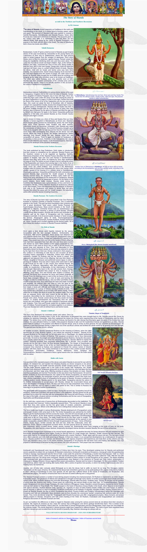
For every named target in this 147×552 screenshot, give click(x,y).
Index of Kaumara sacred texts (90, 518)
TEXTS (96, 15)
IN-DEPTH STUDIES (66, 15)
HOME (25, 15)
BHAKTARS (87, 15)
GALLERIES (54, 15)
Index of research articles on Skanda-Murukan (62, 518)
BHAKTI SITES (105, 15)
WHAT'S (32, 15)
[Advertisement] (73, 537)
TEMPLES (78, 15)
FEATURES (44, 15)
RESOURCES (117, 15)
